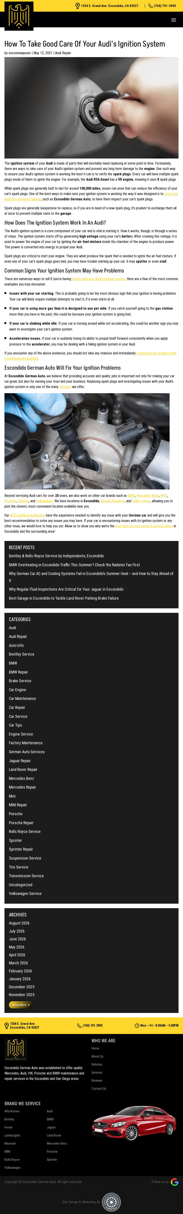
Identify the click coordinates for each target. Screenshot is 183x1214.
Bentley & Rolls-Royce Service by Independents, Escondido (56, 555)
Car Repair (17, 707)
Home (95, 1048)
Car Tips (15, 725)
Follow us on (160, 1182)
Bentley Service (21, 654)
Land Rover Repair (23, 769)
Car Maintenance (22, 698)
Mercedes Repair (22, 787)
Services (97, 1072)
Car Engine (17, 689)
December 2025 (21, 986)
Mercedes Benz (21, 778)
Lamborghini (12, 1135)
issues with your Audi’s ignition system (98, 279)
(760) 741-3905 (165, 6)
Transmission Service (26, 875)
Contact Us (99, 1089)
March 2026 (18, 963)
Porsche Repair (21, 822)
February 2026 (20, 971)
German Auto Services (27, 751)
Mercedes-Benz (147, 495)
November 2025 (21, 994)
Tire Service (18, 867)
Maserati (10, 1143)
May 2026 (16, 947)
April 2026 (17, 954)
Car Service (18, 716)
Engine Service (21, 734)
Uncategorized (20, 884)
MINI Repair (18, 804)
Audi (12, 627)
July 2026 (17, 931)
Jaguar (51, 1127)
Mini (12, 796)
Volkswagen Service (25, 893)
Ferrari (8, 1127)
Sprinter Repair (21, 849)
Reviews (97, 1081)
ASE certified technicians (27, 515)
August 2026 (19, 923)
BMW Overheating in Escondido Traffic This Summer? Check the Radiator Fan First (74, 564)
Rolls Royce (12, 1160)
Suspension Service (25, 858)
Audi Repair (63, 53)
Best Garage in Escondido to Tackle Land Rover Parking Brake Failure (64, 598)
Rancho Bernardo (113, 501)
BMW (131, 495)
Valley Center (141, 501)
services (65, 387)
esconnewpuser (20, 53)
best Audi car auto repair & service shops (144, 526)
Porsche (10, 501)
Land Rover (54, 1135)
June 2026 (17, 939)
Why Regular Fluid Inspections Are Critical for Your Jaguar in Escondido (66, 589)
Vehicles (97, 1064)
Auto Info (16, 645)
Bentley (9, 1119)
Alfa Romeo (12, 1111)
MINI (163, 495)
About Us (98, 1056)
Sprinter (23, 501)
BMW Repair (18, 672)
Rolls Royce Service (25, 831)
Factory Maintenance (26, 742)
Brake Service (20, 680)
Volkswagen (44, 501)
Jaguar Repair (20, 760)
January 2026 (20, 978)
